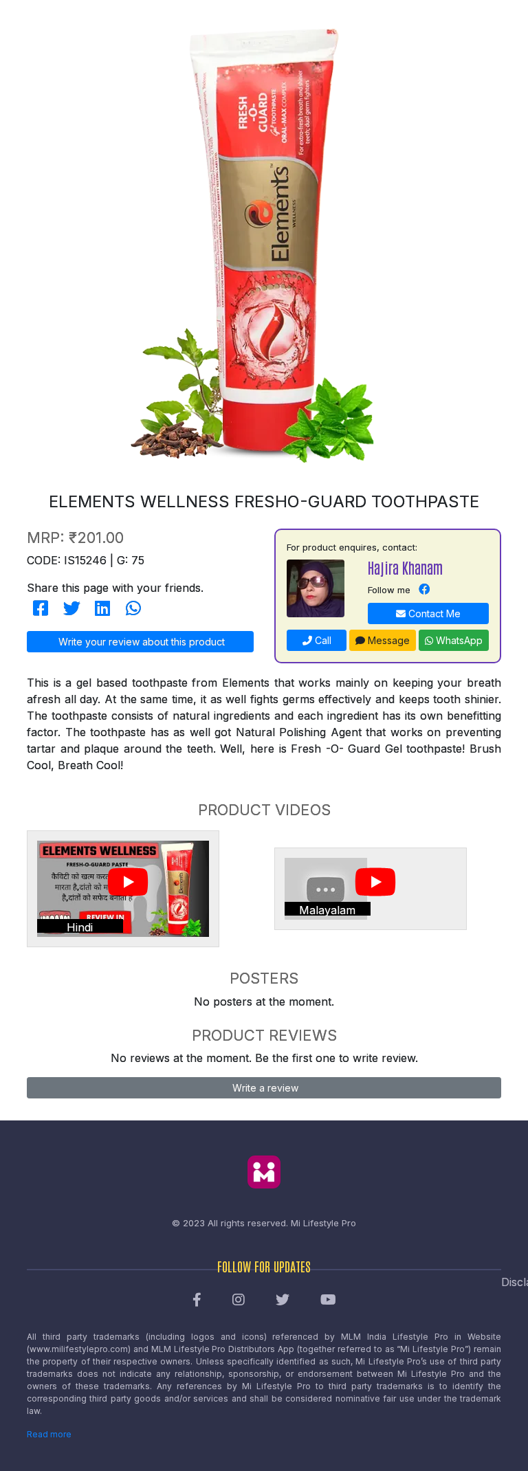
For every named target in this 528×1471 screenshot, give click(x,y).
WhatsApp (458, 640)
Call (321, 640)
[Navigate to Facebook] (424, 589)
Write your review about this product (140, 642)
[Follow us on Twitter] (282, 1300)
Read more (49, 1434)
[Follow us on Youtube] (328, 1300)
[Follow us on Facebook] (197, 1300)
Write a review (264, 1088)
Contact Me (433, 613)
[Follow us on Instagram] (238, 1300)
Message (387, 640)
